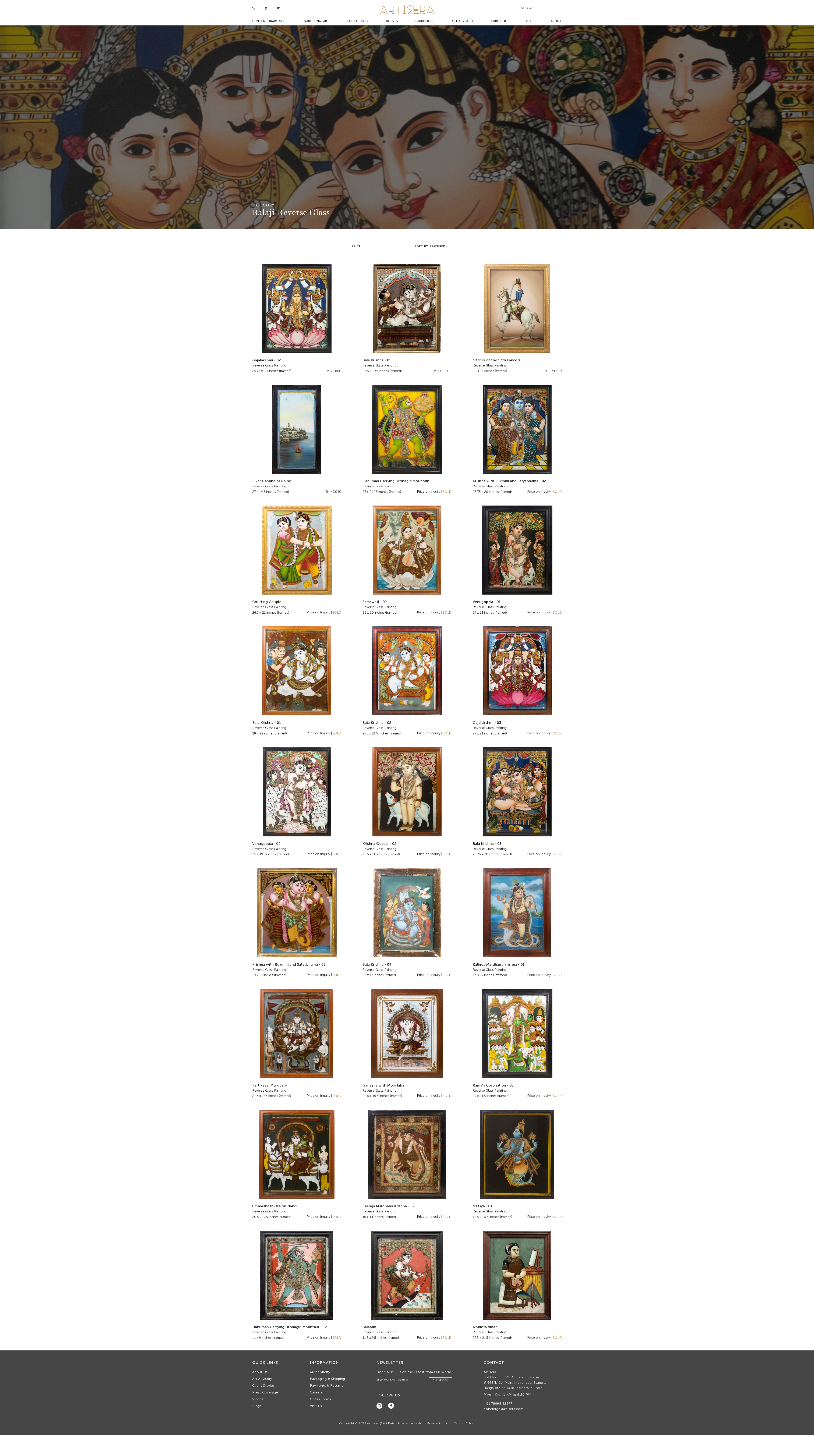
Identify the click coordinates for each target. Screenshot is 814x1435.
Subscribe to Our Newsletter (449, 757)
